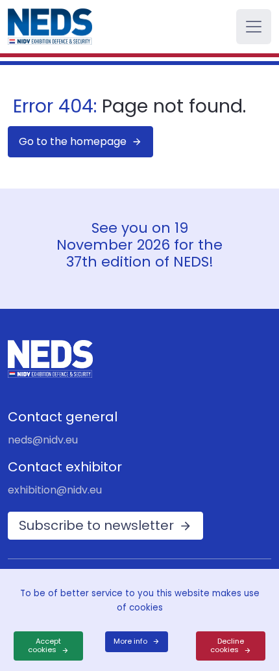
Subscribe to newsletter (96, 525)
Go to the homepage (73, 141)
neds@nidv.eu (43, 439)
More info (130, 641)
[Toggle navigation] (253, 26)
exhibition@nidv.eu (55, 489)
